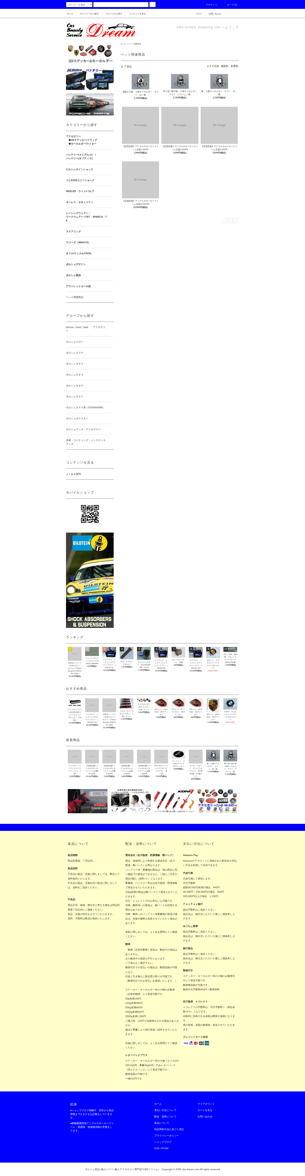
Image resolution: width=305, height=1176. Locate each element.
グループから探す (113, 14)
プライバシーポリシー (166, 1135)
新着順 (234, 66)
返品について (161, 1122)
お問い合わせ (214, 14)
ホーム (70, 14)
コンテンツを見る (137, 14)
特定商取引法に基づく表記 (169, 1129)
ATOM (164, 1148)
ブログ (199, 14)
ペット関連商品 (135, 44)
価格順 (224, 66)
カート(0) (232, 5)
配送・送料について (165, 1116)
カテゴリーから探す (89, 14)
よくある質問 (73, 474)
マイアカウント (206, 1103)
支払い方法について (165, 1110)
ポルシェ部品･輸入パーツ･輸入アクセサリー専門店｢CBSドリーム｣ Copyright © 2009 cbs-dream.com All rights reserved (152, 1169)
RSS (156, 1148)
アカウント (211, 5)
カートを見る (205, 1110)
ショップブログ (163, 1142)
